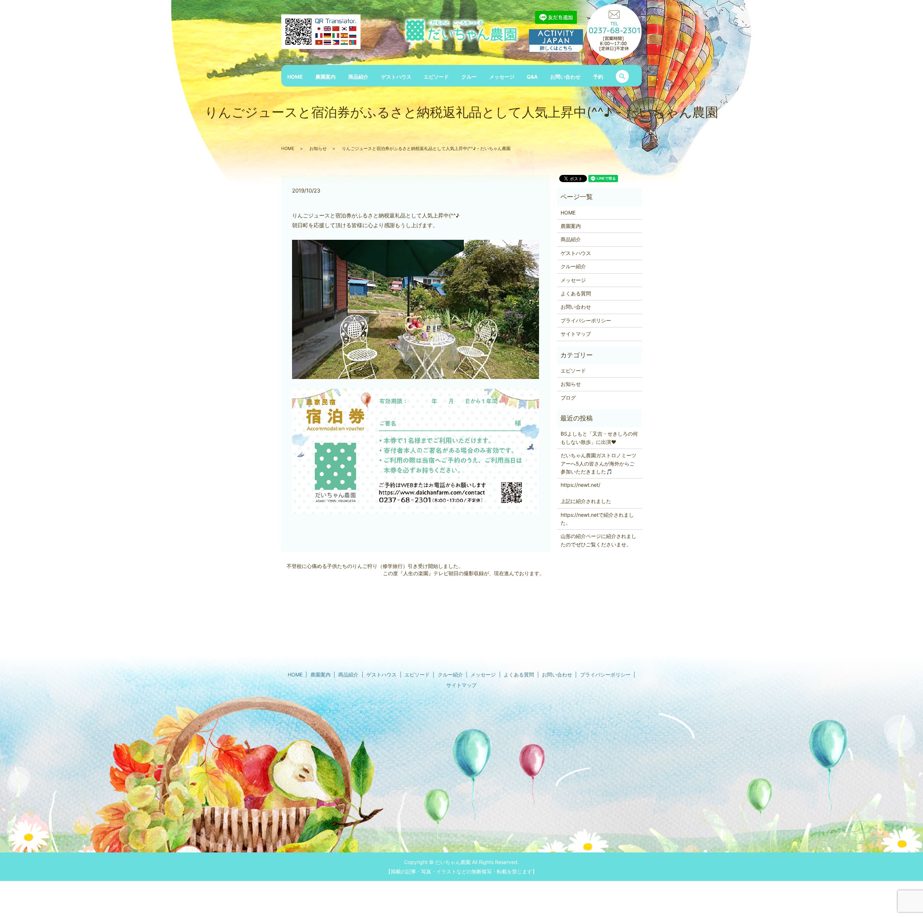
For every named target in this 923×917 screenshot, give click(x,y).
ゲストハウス (396, 77)
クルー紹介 (573, 266)
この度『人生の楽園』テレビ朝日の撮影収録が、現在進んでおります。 (463, 573)
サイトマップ (576, 334)
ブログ (568, 397)
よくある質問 (576, 293)
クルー (469, 77)
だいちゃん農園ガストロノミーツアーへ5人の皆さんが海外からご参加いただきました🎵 (598, 463)
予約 (598, 77)
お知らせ (318, 148)
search (622, 76)
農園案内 (325, 77)
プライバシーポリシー (586, 320)
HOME (295, 77)
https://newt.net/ (580, 485)
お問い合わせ (565, 77)
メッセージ (502, 77)
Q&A (532, 77)
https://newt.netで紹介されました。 (597, 519)
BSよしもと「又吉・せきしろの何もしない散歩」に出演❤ (599, 438)
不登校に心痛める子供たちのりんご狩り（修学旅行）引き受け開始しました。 (375, 566)
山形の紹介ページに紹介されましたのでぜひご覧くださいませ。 (598, 540)
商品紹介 (358, 77)
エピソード (436, 77)
